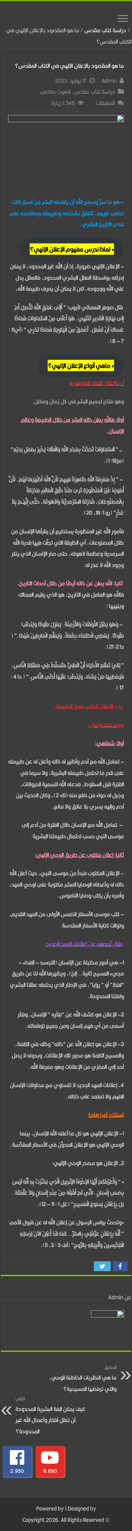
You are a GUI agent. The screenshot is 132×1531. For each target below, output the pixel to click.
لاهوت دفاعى (55, 92)
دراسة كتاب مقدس (105, 30)
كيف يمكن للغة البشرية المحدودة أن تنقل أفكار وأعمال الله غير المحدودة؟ (50, 1415)
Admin (109, 81)
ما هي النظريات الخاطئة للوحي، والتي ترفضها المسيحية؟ (83, 1378)
